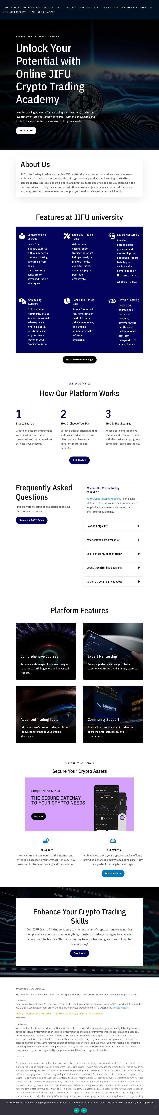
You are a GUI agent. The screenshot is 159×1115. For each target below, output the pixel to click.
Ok (76, 1110)
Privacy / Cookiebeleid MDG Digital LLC (35, 1013)
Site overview (96, 1013)
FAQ (59, 7)
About (46, 7)
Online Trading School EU (83, 1077)
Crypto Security (88, 7)
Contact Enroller (126, 7)
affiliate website (121, 1007)
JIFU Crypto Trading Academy (103, 498)
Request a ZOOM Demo (32, 520)
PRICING (144, 7)
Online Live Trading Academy (128, 1070)
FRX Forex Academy (71, 1088)
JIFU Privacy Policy (67, 1013)
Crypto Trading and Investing (21, 7)
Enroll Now (79, 953)
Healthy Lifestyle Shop (57, 1096)
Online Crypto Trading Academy (87, 1066)
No (84, 1110)
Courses (106, 7)
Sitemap (83, 1013)
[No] (155, 1106)
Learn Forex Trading (41, 12)
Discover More (113, 873)
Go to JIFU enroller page (79, 359)
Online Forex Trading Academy (127, 1066)
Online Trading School (27, 1077)
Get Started (26, 130)
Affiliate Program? (14, 12)
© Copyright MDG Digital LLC (30, 988)
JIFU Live (131, 281)
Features (70, 7)
